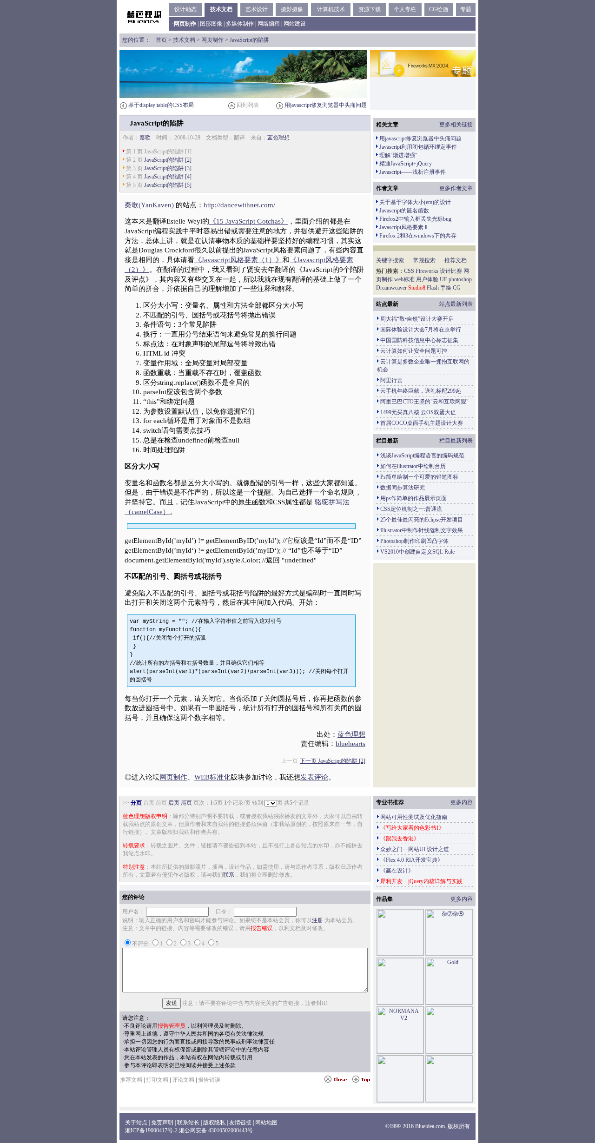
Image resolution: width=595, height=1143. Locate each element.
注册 (317, 920)
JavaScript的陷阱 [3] (168, 168)
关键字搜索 (390, 260)
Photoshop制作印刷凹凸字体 (414, 541)
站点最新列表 (456, 304)
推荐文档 (455, 260)
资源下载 (369, 9)
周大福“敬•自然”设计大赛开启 (417, 319)
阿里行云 (391, 380)
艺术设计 (256, 9)
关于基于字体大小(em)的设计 (415, 202)
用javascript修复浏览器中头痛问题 (325, 105)
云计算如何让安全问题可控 (413, 351)
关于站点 (136, 1122)
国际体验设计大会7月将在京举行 (420, 329)
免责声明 (162, 1122)
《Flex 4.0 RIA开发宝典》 (411, 860)
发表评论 (314, 777)
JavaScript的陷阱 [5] (168, 185)
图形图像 (211, 23)
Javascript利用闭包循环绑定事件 (418, 147)
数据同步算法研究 (402, 487)
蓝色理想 (278, 137)
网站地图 (266, 1122)
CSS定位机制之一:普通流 (411, 509)
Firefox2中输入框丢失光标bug (415, 219)
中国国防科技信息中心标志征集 (419, 340)
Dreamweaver (391, 287)
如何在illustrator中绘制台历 (413, 466)
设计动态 (185, 9)
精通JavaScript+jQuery (405, 163)
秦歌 (145, 137)
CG (457, 287)
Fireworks (427, 271)
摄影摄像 (292, 9)
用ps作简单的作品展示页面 (413, 498)
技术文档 (221, 9)
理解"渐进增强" (398, 155)
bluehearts (350, 743)
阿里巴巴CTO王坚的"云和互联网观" (424, 401)
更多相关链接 (456, 124)
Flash (433, 287)
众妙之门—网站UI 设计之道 (414, 849)
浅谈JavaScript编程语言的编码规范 (422, 455)
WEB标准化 (212, 777)
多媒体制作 (240, 23)
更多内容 (461, 802)
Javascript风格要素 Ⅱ (403, 227)
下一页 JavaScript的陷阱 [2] (332, 761)
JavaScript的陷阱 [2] (168, 160)
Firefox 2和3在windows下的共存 (417, 235)
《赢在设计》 (397, 870)
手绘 (445, 287)
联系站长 (188, 1122)
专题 (465, 9)
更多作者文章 (456, 188)
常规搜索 (424, 260)
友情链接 (240, 1122)
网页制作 (212, 40)
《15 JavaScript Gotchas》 (248, 221)
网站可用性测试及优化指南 (413, 817)
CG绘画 (438, 9)
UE (443, 279)
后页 (173, 802)
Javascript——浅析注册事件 (412, 172)
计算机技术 (331, 9)
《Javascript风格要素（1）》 (238, 260)
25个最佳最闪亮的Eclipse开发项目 (421, 519)
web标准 (404, 279)
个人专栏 (405, 9)
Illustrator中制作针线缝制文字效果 (421, 530)
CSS (409, 271)
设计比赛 (451, 271)
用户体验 (427, 279)
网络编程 (269, 23)
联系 (228, 875)
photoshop (460, 279)
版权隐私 (214, 1122)
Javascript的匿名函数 (404, 210)
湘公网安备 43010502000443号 (216, 1130)
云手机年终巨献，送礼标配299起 (420, 391)
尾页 (186, 802)
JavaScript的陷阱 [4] (168, 176)
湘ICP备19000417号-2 (151, 1130)
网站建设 (295, 23)
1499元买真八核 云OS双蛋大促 (418, 412)
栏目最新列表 (456, 440)
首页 (161, 40)
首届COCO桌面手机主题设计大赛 (421, 423)
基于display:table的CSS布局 (161, 105)
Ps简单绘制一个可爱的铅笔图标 (419, 477)
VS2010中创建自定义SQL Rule (417, 551)
